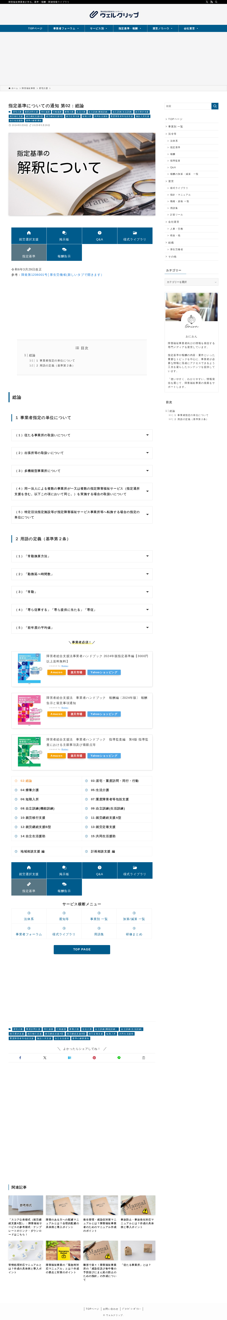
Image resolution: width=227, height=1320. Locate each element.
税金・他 (175, 235)
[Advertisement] (113, 58)
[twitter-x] (207, 2)
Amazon (57, 672)
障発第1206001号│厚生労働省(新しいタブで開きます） (62, 274)
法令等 (172, 133)
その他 (172, 256)
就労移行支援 (16, 116)
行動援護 (57, 112)
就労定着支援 (73, 116)
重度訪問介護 (31, 112)
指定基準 (175, 147)
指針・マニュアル (180, 195)
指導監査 (175, 161)
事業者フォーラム (64, 28)
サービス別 (97, 28)
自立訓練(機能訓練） (99, 112)
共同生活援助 (101, 116)
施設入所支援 (143, 116)
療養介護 (69, 112)
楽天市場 (76, 672)
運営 (171, 181)
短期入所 (86, 116)
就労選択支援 (142, 112)
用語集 (174, 208)
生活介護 (81, 112)
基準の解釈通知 (34, 120)
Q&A (173, 167)
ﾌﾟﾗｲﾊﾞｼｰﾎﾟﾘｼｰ (131, 1309)
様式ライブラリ (179, 188)
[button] (20, 1058)
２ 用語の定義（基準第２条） (55, 365)
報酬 (172, 154)
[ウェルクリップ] (113, 14)
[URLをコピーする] (143, 1058)
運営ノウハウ (161, 28)
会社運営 (189, 28)
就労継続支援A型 (34, 116)
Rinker (65, 666)
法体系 (174, 141)
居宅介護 (17, 112)
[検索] (216, 2)
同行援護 (45, 112)
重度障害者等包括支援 (122, 116)
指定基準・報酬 (128, 28)
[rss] (211, 2)
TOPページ (35, 28)
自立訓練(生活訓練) (122, 112)
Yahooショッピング (104, 672)
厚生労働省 (176, 249)
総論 (32, 355)
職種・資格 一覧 (179, 201)
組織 (171, 242)
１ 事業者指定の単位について (55, 360)
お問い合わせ (111, 1309)
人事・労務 (176, 229)
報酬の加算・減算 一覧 (184, 174)
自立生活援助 (16, 120)
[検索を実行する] (214, 106)
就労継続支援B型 (54, 116)
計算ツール (176, 214)
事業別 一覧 (175, 126)
